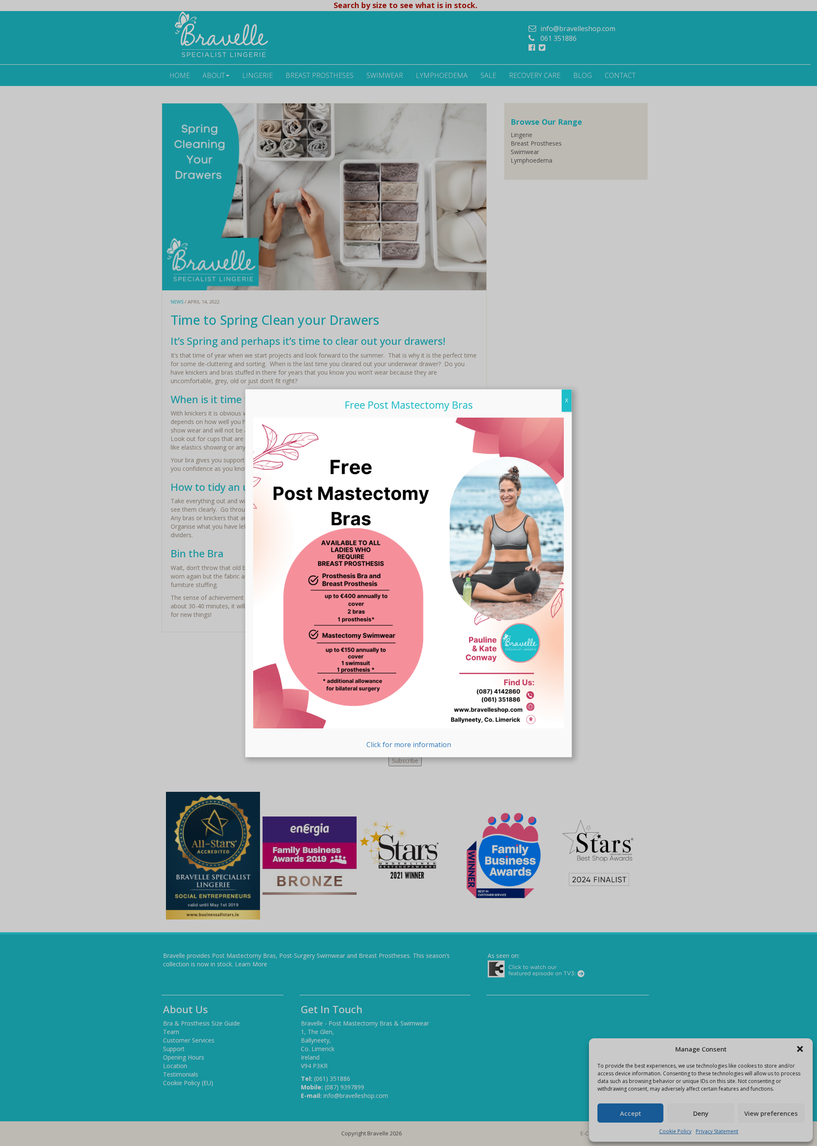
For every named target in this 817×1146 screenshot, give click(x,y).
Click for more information (408, 744)
